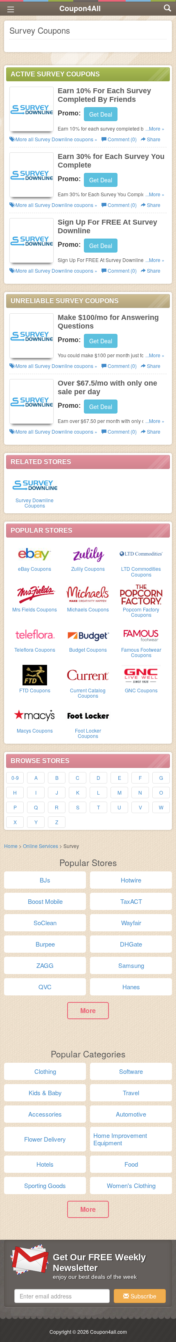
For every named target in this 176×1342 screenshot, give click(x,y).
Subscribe (142, 1296)
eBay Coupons (34, 568)
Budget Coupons (88, 649)
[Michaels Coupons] (88, 594)
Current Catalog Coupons (88, 693)
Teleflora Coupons (34, 649)
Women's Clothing (131, 1185)
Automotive (131, 1114)
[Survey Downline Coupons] (34, 484)
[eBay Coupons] (34, 553)
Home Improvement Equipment (120, 1139)
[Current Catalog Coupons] (88, 674)
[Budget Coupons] (88, 634)
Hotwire (131, 880)
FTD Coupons (34, 690)
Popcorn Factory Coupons (141, 612)
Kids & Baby (45, 1092)
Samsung (131, 965)
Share (153, 139)
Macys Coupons (35, 730)
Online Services (40, 845)
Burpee (45, 944)
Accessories (45, 1114)
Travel (131, 1092)
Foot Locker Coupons (88, 733)
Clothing (45, 1071)
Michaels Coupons (88, 609)
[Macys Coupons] (34, 715)
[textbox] (62, 1296)
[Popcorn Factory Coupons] (141, 594)
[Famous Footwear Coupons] (141, 634)
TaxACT (131, 901)
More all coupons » (55, 139)
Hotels (45, 1164)
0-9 (15, 777)
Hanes (131, 986)
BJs (45, 880)
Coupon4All (80, 8)
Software (131, 1071)
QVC (45, 986)
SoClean (45, 922)
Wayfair (131, 922)
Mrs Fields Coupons (34, 609)
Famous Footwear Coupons (141, 652)
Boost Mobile (45, 901)
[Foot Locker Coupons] (88, 715)
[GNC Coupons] (141, 674)
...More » (155, 128)
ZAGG (45, 965)
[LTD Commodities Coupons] (141, 553)
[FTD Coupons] (34, 674)
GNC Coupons (141, 690)
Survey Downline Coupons (35, 502)
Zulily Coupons (88, 568)
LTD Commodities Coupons (141, 571)
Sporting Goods (45, 1185)
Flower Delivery (45, 1139)
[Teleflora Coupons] (34, 634)
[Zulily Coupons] (88, 553)
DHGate (131, 944)
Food (131, 1164)
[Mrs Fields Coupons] (34, 594)
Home (11, 845)
